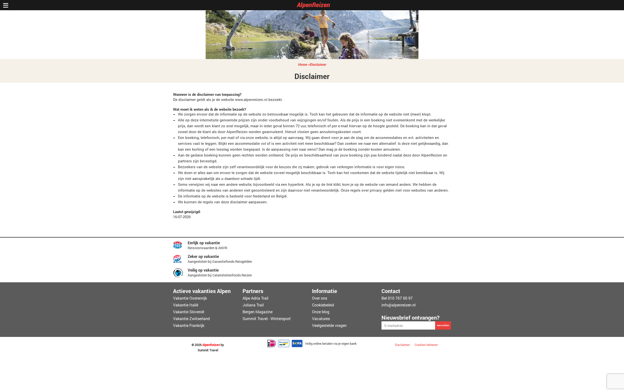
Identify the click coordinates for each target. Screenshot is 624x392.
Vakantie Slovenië (188, 311)
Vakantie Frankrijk (188, 325)
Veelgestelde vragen (329, 325)
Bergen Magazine (258, 311)
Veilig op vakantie (203, 270)
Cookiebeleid (323, 304)
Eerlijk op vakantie (204, 242)
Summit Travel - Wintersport (267, 318)
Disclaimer (318, 64)
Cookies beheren (426, 345)
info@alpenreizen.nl (398, 304)
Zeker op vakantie (203, 256)
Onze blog (320, 311)
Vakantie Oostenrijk (190, 298)
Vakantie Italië (185, 304)
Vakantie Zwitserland (191, 318)
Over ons (319, 298)
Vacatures (321, 318)
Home (302, 64)
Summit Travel (208, 350)
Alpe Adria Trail (255, 298)
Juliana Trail (253, 304)
